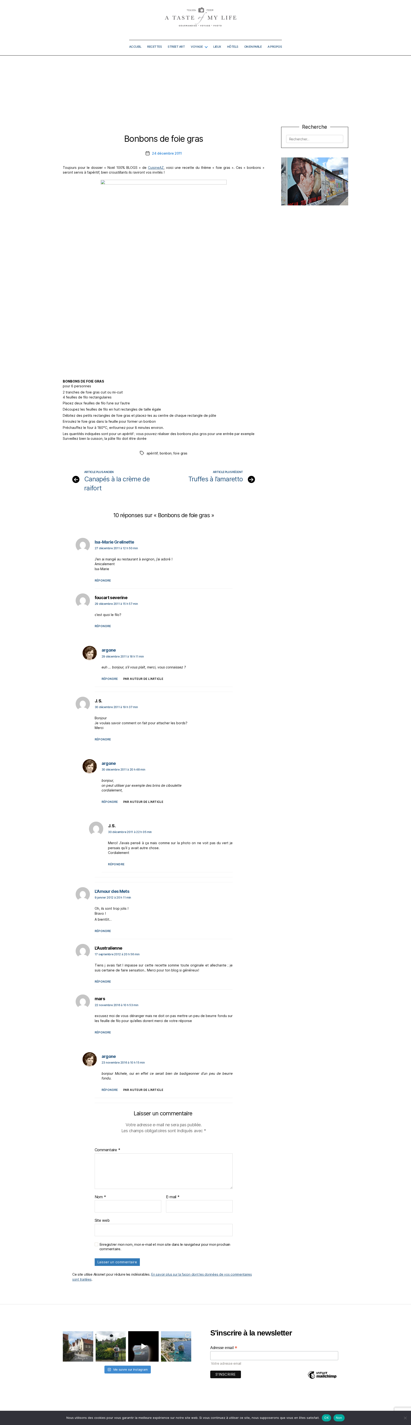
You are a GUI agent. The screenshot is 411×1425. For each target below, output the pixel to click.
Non (339, 1418)
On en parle (253, 46)
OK (326, 1418)
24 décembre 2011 (166, 153)
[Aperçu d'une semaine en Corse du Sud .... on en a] (143, 1346)
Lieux (217, 46)
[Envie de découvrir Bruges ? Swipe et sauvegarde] (78, 1346)
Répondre (103, 580)
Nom (100, 1197)
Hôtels (232, 46)
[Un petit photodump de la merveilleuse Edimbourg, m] (111, 1346)
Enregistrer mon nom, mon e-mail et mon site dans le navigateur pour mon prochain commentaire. (164, 1246)
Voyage (197, 46)
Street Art (176, 46)
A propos (275, 46)
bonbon (166, 453)
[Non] (405, 1418)
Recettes (154, 46)
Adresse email (223, 1347)
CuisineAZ (156, 168)
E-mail (173, 1197)
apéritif (152, 453)
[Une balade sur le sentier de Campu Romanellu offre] (176, 1346)
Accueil (135, 46)
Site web (102, 1220)
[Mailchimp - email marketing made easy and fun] (322, 1378)
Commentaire (107, 1150)
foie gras (180, 453)
